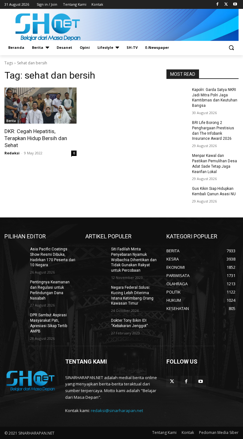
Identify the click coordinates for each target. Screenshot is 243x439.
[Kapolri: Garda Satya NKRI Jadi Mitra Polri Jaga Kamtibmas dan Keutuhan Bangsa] (177, 94)
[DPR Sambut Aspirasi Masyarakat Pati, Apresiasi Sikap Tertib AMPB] (15, 320)
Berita (11, 121)
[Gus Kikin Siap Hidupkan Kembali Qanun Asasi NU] (177, 193)
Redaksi (12, 153)
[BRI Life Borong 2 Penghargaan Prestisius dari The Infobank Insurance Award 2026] (177, 127)
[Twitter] (226, 4)
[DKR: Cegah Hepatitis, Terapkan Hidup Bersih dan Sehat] (40, 105)
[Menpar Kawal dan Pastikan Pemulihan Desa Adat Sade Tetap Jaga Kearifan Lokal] (177, 160)
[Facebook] (217, 4)
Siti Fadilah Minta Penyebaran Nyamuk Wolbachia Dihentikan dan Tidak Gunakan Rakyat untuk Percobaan (134, 260)
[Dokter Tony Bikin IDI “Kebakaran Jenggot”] (96, 325)
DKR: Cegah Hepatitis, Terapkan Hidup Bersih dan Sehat (35, 138)
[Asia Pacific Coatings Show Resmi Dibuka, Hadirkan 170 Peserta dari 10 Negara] (15, 254)
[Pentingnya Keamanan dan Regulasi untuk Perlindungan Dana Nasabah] (15, 287)
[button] (231, 47)
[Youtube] (235, 4)
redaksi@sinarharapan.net (117, 410)
